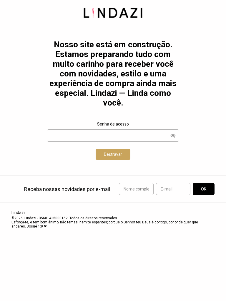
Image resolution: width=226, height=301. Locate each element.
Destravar (113, 154)
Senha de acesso (113, 124)
